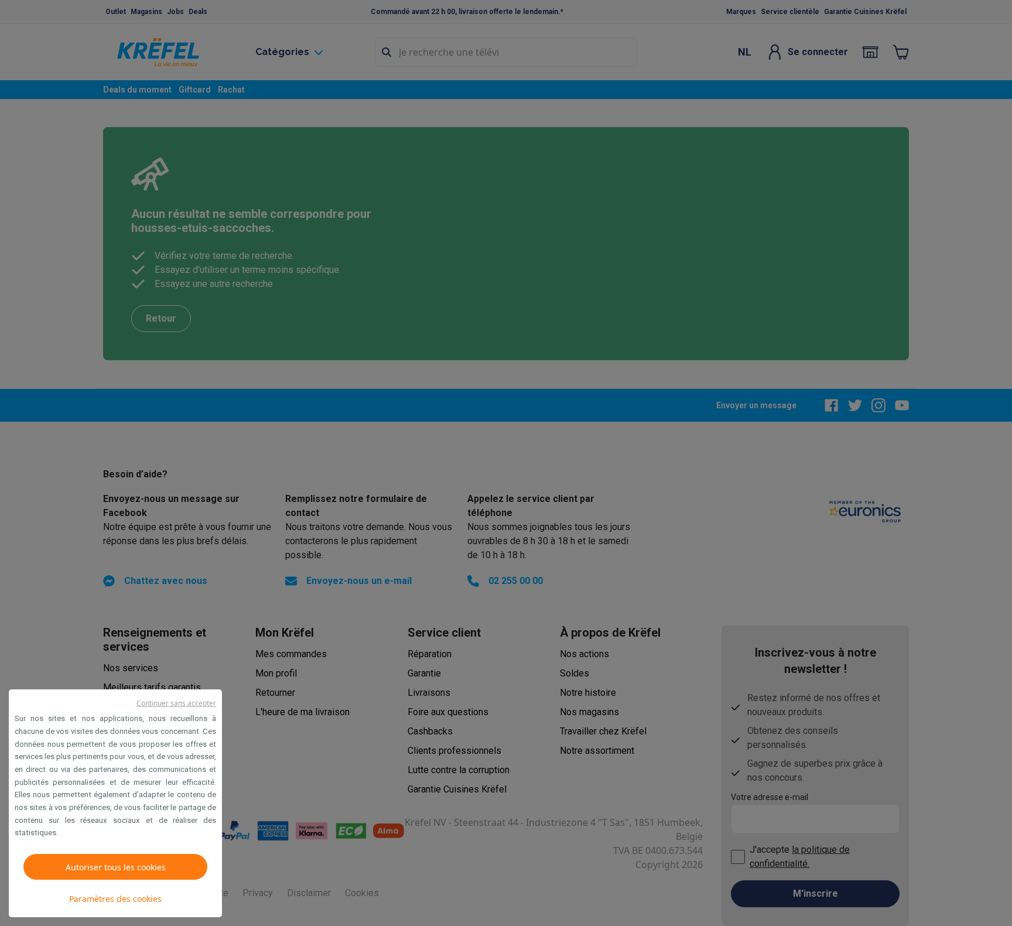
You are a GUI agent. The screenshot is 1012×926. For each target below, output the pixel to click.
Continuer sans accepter (176, 703)
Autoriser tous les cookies (116, 867)
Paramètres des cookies (115, 898)
